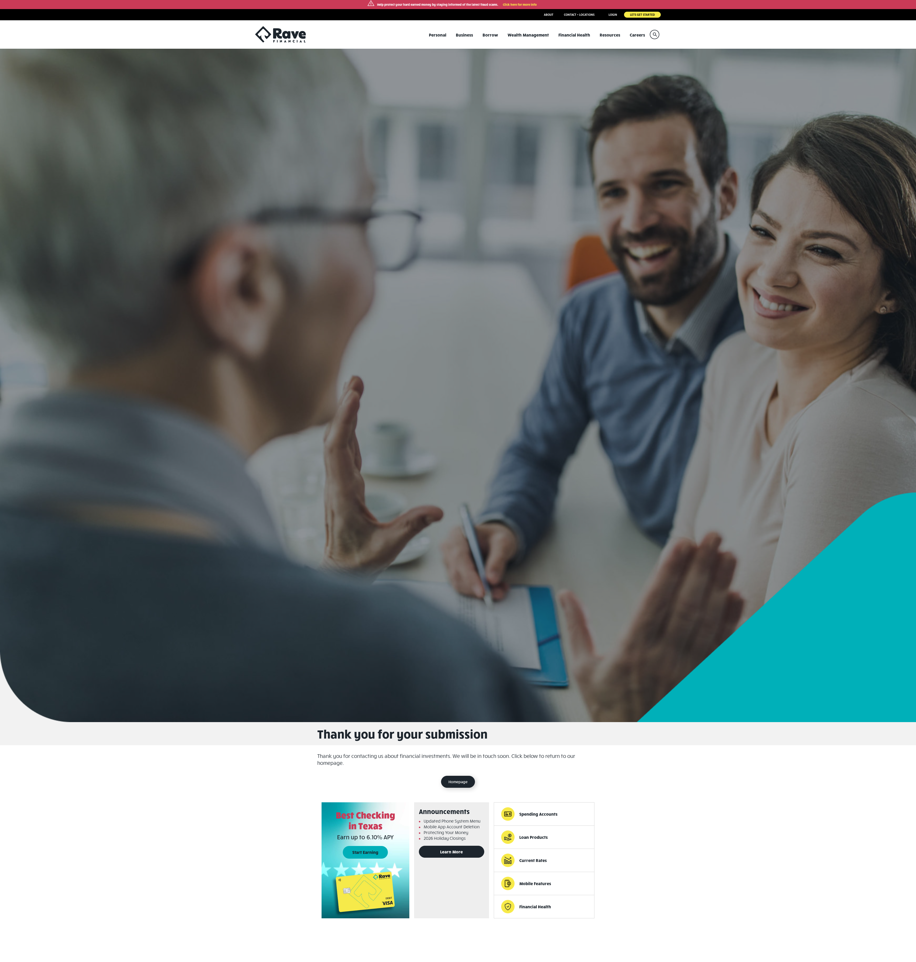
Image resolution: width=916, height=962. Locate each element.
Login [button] (613, 14)
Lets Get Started (642, 14)
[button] (654, 34)
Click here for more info (520, 4)
